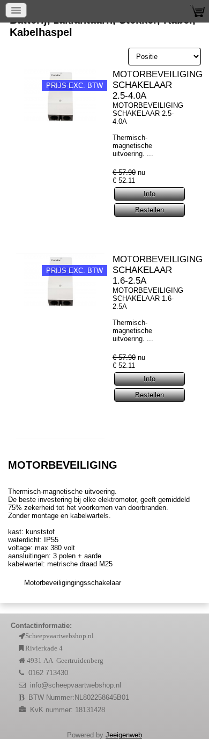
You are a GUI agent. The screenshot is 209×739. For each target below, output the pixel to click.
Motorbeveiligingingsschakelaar (72, 583)
